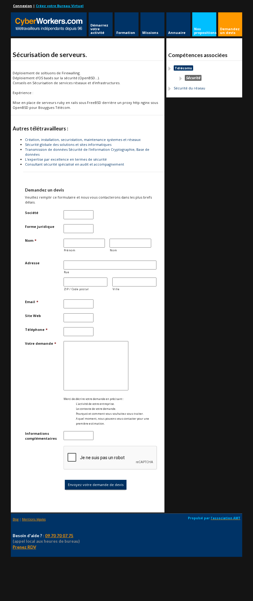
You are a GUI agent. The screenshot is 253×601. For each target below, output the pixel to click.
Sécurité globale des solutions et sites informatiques (68, 144)
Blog (16, 519)
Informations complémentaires (41, 436)
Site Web (33, 315)
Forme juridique (39, 226)
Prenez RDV (24, 547)
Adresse (32, 263)
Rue (66, 272)
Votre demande (40, 343)
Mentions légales (34, 519)
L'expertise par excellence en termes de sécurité (66, 159)
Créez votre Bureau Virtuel (60, 5)
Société (31, 212)
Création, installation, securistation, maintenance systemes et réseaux (83, 139)
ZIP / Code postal (76, 289)
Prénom (70, 250)
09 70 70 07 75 (59, 535)
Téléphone (36, 329)
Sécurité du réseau (189, 88)
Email (31, 301)
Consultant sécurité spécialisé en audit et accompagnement (74, 164)
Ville (116, 289)
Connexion (22, 5)
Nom (30, 240)
